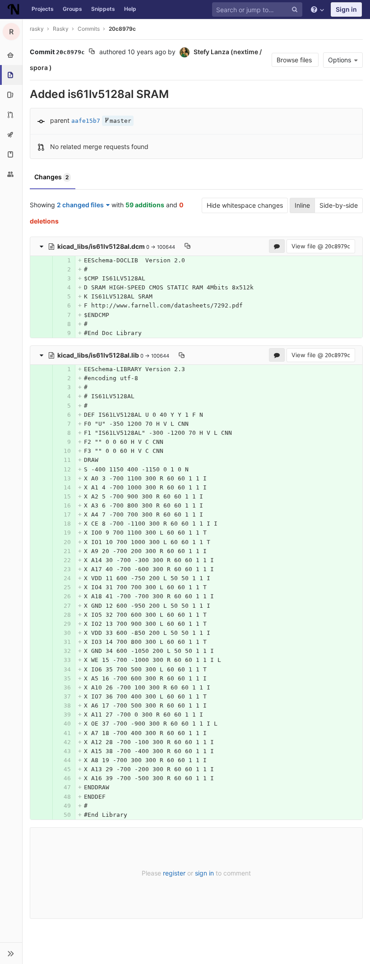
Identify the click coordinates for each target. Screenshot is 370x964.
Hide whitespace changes (245, 205)
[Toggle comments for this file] (277, 246)
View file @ (320, 246)
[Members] (11, 174)
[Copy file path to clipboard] (187, 246)
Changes (51, 177)
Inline (302, 205)
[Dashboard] (13, 9)
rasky (37, 28)
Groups (72, 8)
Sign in (346, 9)
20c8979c (122, 28)
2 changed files (80, 205)
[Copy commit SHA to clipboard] (91, 52)
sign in (204, 873)
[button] (11, 953)
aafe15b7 (85, 120)
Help (130, 8)
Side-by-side (338, 205)
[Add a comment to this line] (30, 260)
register (174, 873)
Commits (89, 28)
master (120, 120)
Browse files (295, 60)
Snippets (103, 8)
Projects (43, 8)
